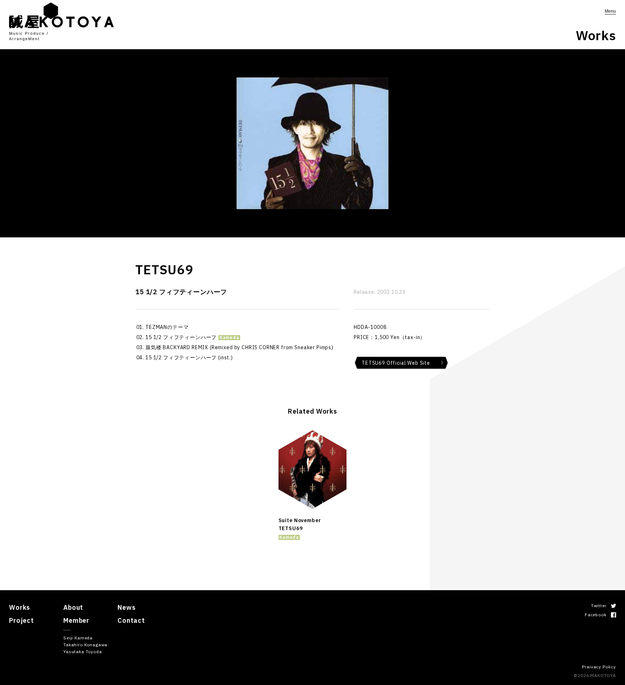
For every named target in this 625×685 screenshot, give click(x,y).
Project (21, 620)
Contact (131, 620)
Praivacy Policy (599, 666)
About (73, 607)
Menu (610, 11)
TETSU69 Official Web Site (396, 363)
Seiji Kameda (78, 637)
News (126, 607)
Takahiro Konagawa (85, 644)
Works (19, 607)
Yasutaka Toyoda (82, 651)
